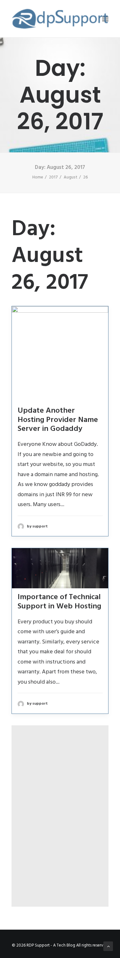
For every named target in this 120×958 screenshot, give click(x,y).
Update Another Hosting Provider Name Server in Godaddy (58, 420)
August (70, 177)
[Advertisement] (60, 807)
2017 (53, 177)
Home (37, 177)
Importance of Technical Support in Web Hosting (59, 602)
